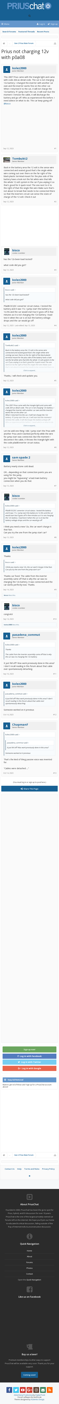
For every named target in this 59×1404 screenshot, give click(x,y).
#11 (54, 674)
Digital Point (40, 1395)
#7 (55, 486)
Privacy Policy (48, 1169)
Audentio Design (37, 1399)
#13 (54, 773)
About (29, 1256)
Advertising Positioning (23, 1395)
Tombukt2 (19, 158)
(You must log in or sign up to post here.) (29, 782)
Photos (29, 1268)
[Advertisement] (29, 125)
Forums (29, 1262)
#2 (55, 202)
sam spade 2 (21, 457)
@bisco (7, 103)
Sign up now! (29, 1049)
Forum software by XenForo (29, 1397)
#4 (55, 325)
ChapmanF (20, 724)
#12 (54, 715)
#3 (55, 270)
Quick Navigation (33, 1279)
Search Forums (9, 31)
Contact (29, 1274)
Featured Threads (26, 31)
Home (29, 1250)
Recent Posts (43, 31)
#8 (55, 537)
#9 (55, 590)
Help (19, 1169)
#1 (55, 148)
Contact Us (9, 1169)
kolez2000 (19, 68)
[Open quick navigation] (55, 43)
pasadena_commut (26, 634)
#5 (55, 381)
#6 (55, 447)
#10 (54, 619)
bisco (16, 250)
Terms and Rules (31, 1169)
